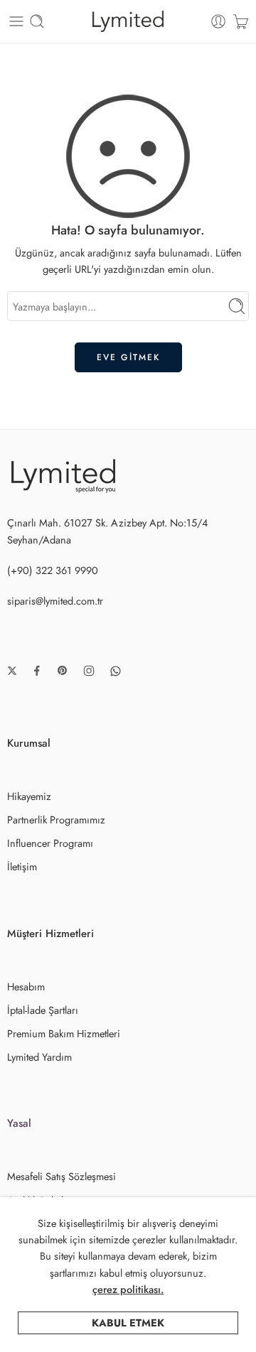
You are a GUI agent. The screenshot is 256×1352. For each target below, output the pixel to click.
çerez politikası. (128, 1289)
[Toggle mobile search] (37, 21)
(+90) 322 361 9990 (52, 570)
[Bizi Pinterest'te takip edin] (62, 670)
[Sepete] (241, 21)
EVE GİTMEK (128, 357)
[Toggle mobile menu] (16, 21)
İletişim (22, 866)
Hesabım (26, 986)
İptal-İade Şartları (42, 1009)
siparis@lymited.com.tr (55, 600)
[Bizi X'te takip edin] (12, 671)
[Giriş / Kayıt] (218, 21)
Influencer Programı (50, 842)
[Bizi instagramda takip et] (88, 670)
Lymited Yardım (39, 1056)
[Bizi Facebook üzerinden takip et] (37, 670)
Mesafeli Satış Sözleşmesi (61, 1176)
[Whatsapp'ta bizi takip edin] (116, 671)
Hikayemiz (29, 796)
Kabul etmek (128, 1322)
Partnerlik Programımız (56, 819)
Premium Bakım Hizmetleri (63, 1033)
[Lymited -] (128, 21)
